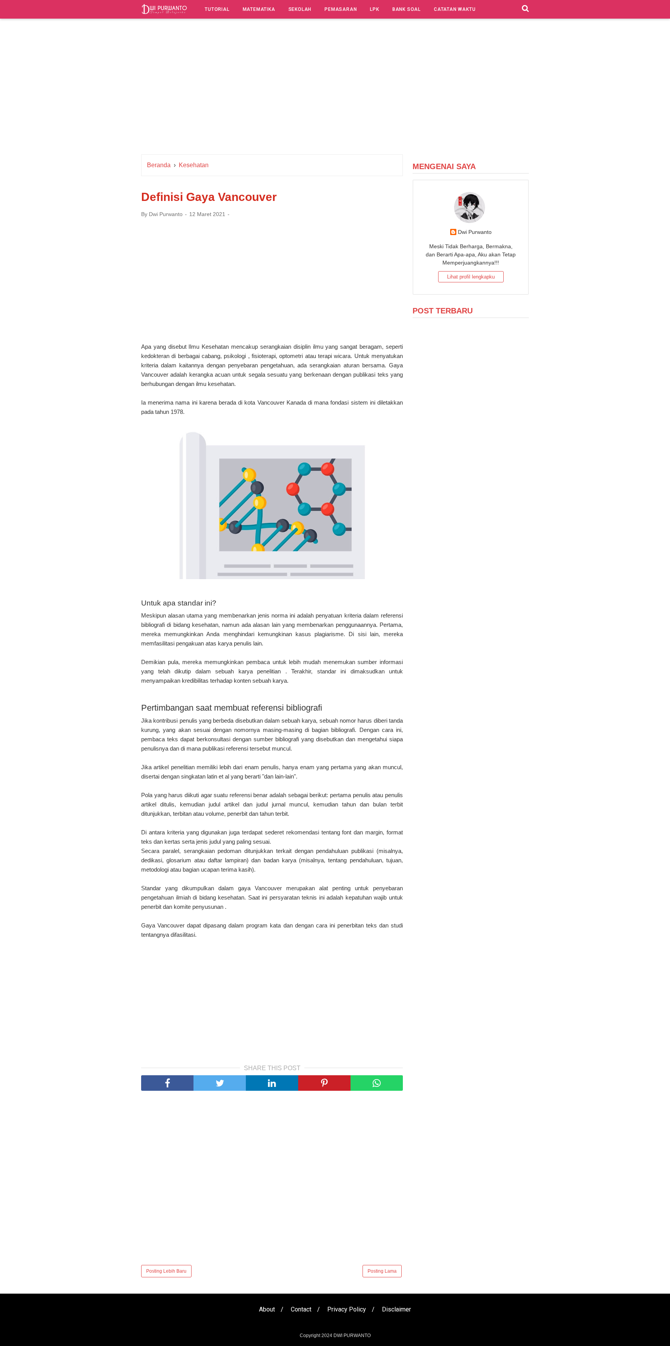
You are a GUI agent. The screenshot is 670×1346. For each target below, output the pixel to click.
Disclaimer (396, 1309)
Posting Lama (382, 1271)
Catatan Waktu (454, 9)
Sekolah (300, 9)
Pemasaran (341, 9)
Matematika (259, 9)
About (267, 1309)
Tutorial (217, 9)
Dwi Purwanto (475, 232)
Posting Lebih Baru (166, 1271)
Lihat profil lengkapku (471, 277)
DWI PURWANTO (352, 1335)
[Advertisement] (335, 88)
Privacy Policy (346, 1309)
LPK (374, 9)
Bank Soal (406, 9)
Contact (301, 1309)
